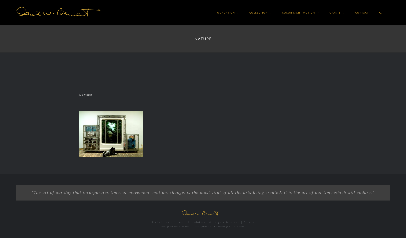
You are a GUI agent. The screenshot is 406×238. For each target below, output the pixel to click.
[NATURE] (111, 134)
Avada (185, 226)
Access (249, 222)
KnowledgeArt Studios (229, 226)
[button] (381, 12)
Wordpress (202, 226)
